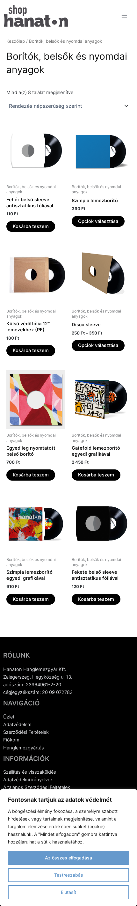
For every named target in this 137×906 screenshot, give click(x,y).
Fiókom (11, 740)
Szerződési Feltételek (26, 732)
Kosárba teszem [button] (31, 226)
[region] (68, 847)
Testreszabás (68, 875)
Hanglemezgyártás (23, 748)
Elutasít (68, 892)
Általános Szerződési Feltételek (36, 787)
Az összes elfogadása (68, 857)
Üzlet (8, 717)
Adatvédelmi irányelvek (28, 780)
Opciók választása (98, 221)
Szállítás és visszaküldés (29, 772)
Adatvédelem (17, 724)
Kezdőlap (15, 41)
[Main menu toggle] (124, 15)
